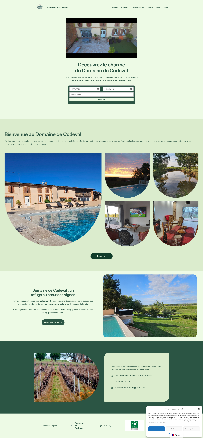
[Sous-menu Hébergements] (143, 7)
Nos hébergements (53, 322)
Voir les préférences (191, 429)
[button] (199, 409)
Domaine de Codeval (57, 7)
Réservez (101, 256)
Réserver (101, 99)
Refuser (174, 429)
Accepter (157, 429)
